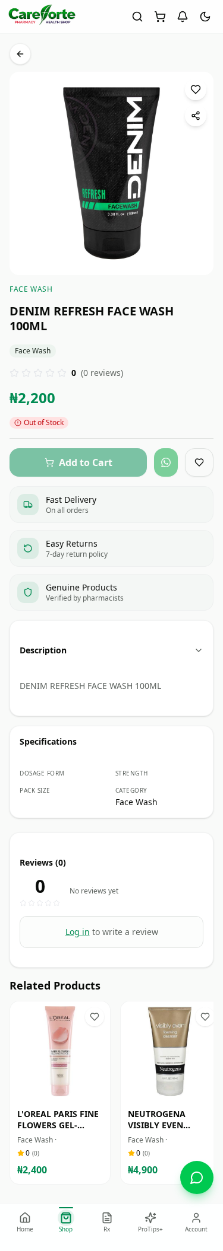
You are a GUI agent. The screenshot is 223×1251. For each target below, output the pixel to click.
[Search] (137, 16)
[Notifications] (182, 16)
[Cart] (160, 16)
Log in (77, 931)
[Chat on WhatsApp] (196, 1177)
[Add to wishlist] (195, 89)
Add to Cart (68, 1090)
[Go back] (20, 54)
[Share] (195, 115)
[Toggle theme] (205, 16)
